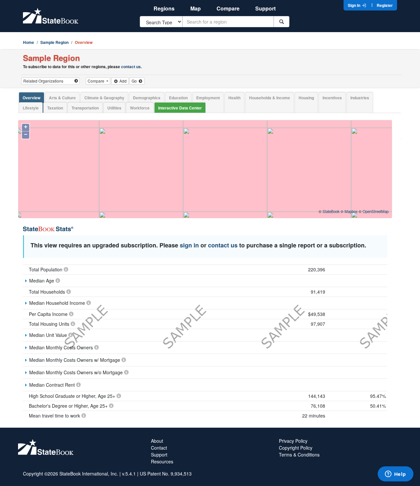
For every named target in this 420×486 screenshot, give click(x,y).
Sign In (354, 5)
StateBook (331, 211)
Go (135, 81)
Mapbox (351, 211)
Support (265, 8)
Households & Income (269, 98)
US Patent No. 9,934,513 (166, 473)
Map (195, 8)
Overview (31, 98)
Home (28, 42)
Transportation (85, 108)
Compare (228, 8)
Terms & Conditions (299, 454)
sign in (189, 245)
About (157, 440)
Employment (208, 98)
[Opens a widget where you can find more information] (395, 474)
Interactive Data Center (180, 108)
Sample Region (54, 42)
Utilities (114, 108)
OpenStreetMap (375, 211)
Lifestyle (31, 108)
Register (385, 5)
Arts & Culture (62, 98)
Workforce (140, 108)
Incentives (332, 98)
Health (234, 98)
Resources (162, 461)
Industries (359, 98)
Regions (164, 8)
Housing (306, 98)
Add (122, 81)
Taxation (55, 108)
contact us (131, 66)
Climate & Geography (104, 98)
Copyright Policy (295, 447)
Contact (159, 447)
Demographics (146, 98)
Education (178, 98)
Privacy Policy (293, 440)
